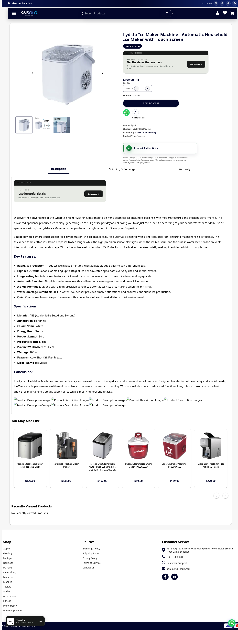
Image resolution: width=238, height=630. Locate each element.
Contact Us (88, 567)
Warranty (184, 169)
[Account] (218, 13)
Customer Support (177, 563)
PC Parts (7, 567)
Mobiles (7, 581)
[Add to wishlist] (135, 112)
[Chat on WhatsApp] (232, 623)
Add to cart (151, 103)
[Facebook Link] (165, 577)
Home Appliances (12, 610)
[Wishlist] (225, 13)
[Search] (167, 13)
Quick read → (93, 194)
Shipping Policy (91, 553)
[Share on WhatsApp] (126, 112)
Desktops (8, 562)
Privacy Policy (90, 558)
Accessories (9, 596)
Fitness (7, 600)
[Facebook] (222, 3)
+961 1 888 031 (175, 556)
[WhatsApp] (234, 3)
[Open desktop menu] (14, 13)
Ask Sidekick (196, 64)
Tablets (7, 586)
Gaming (7, 553)
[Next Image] (102, 73)
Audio (6, 591)
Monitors (8, 577)
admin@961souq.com (178, 568)
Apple (6, 548)
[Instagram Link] (174, 577)
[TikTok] (228, 3)
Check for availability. (146, 132)
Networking (9, 572)
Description (58, 169)
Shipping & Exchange (122, 169)
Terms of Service (92, 562)
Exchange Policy (91, 548)
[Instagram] (216, 3)
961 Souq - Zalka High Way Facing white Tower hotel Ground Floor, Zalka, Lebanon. (200, 550)
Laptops (7, 558)
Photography (10, 605)
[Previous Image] (32, 73)
